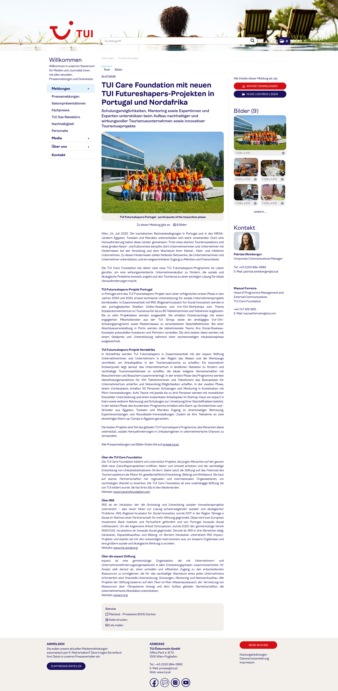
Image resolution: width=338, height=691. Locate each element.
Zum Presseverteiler (66, 666)
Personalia (60, 131)
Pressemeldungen (65, 96)
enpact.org (120, 595)
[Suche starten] (253, 41)
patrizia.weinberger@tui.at (260, 271)
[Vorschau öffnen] (163, 172)
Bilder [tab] (118, 69)
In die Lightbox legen (262, 94)
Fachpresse (60, 110)
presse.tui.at (171, 444)
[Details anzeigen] (283, 153)
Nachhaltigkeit (63, 124)
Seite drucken (118, 620)
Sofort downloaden (262, 86)
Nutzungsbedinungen (253, 654)
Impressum (247, 662)
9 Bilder (182, 225)
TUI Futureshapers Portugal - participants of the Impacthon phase (163, 217)
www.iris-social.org (125, 548)
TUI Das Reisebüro (66, 117)
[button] (284, 41)
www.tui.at (164, 672)
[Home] (71, 31)
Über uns (59, 146)
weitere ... (260, 211)
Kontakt (58, 155)
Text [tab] (107, 69)
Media (57, 138)
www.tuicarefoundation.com (131, 492)
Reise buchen (258, 645)
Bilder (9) (246, 111)
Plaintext (114, 614)
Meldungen (61, 89)
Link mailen (116, 625)
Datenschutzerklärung (254, 658)
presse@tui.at (168, 668)
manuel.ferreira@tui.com (259, 313)
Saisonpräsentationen (69, 103)
